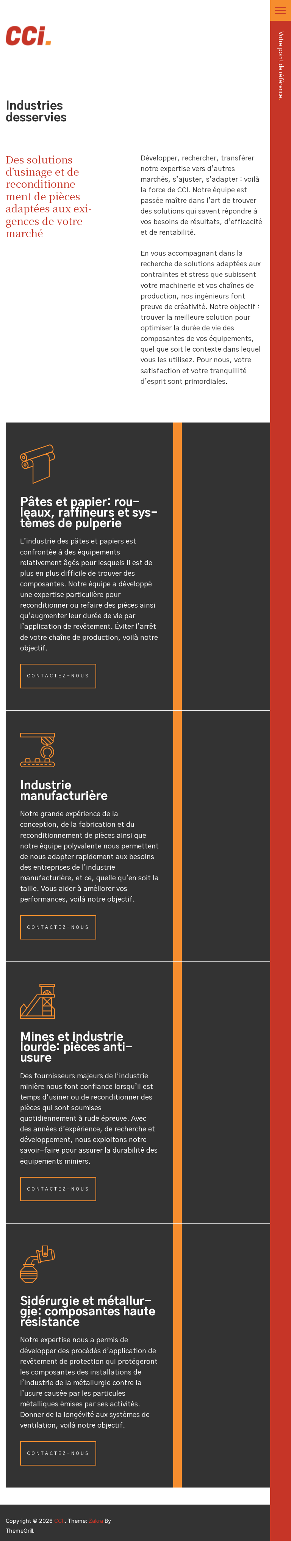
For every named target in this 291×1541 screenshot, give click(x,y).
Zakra (96, 1520)
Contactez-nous (58, 676)
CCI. (59, 1520)
